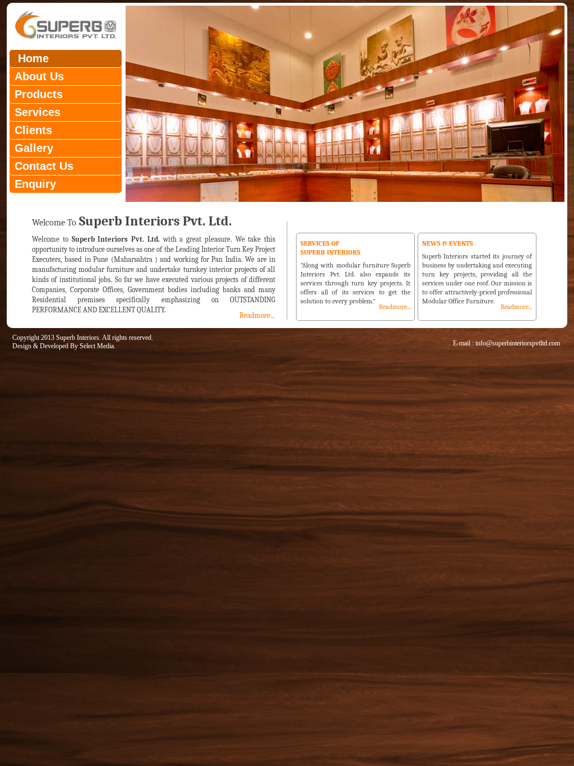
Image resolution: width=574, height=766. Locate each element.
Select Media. (97, 346)
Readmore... (257, 315)
